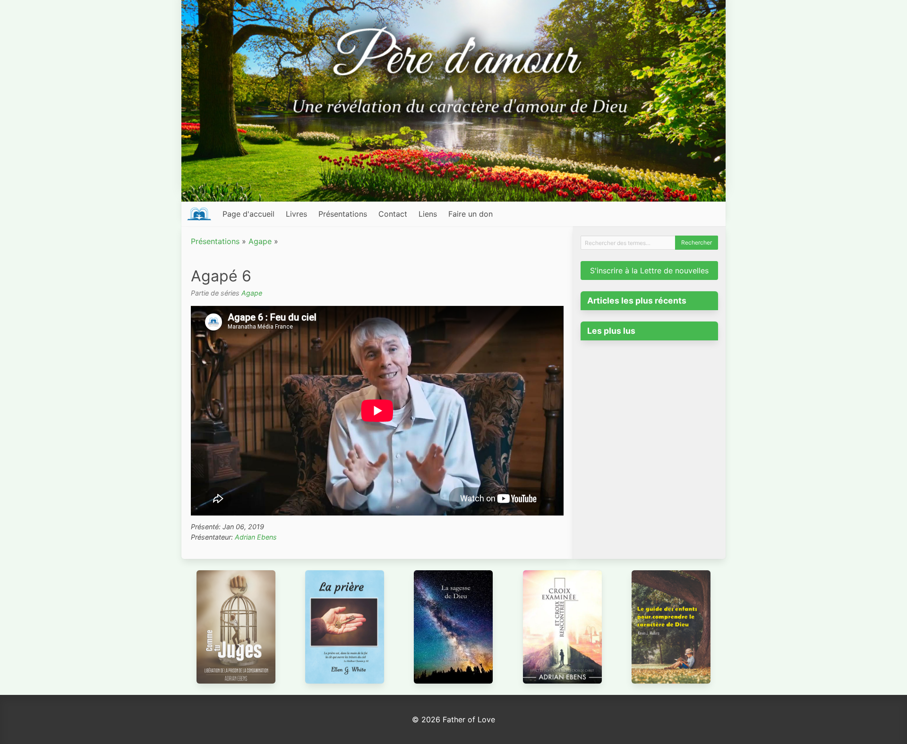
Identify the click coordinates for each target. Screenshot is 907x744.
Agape (260, 241)
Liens (428, 214)
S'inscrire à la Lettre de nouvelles (649, 270)
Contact (392, 214)
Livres (296, 214)
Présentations (342, 214)
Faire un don (470, 214)
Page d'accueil (248, 214)
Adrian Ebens (256, 537)
